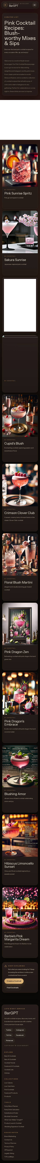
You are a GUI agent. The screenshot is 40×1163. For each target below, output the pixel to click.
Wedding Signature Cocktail (14, 1127)
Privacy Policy (9, 1146)
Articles (7, 1073)
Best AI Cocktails (10, 1056)
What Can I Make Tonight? (13, 1120)
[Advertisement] (20, 120)
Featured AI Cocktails (11, 1066)
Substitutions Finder (11, 1113)
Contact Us (8, 1140)
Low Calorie (8, 1083)
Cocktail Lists (8, 1070)
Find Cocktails (12, 988)
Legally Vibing (9, 1153)
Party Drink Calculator (11, 1110)
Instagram (20, 1030)
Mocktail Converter (11, 1116)
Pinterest (9, 1040)
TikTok (8, 1035)
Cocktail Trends (9, 1063)
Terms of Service (10, 1143)
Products (7, 1096)
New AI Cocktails (10, 1059)
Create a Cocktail (14, 981)
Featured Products (10, 1093)
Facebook (20, 1035)
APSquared (8, 1150)
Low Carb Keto (9, 1086)
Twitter (9, 1030)
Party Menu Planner (11, 1106)
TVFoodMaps (9, 1157)
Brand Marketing (10, 1136)
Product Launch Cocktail (12, 1123)
